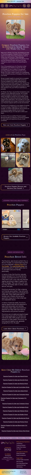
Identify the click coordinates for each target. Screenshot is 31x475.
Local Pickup (19, 443)
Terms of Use (23, 471)
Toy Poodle (5, 266)
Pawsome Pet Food (21, 465)
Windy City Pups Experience (23, 441)
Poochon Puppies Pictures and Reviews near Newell (15, 187)
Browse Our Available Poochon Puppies (14, 237)
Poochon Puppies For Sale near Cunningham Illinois (15, 387)
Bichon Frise (19, 264)
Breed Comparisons (21, 455)
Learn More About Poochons (14, 329)
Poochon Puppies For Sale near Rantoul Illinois (15, 383)
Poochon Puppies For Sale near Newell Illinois (15, 376)
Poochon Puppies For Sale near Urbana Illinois (15, 391)
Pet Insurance (19, 461)
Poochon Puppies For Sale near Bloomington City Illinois (14, 426)
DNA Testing (19, 467)
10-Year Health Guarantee (22, 459)
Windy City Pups (5, 438)
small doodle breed (18, 266)
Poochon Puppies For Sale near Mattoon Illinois (15, 411)
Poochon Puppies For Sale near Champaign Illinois (15, 394)
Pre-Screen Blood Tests (22, 463)
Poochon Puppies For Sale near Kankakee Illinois (15, 407)
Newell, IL (21, 438)
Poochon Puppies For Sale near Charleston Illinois (15, 403)
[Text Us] (28, 6)
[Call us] (24, 6)
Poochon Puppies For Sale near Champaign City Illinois (13, 399)
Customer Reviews (20, 445)
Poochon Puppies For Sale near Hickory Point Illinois (15, 431)
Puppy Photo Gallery (21, 447)
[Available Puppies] (6, 6)
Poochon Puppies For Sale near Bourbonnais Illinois (15, 418)
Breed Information (20, 453)
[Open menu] (2, 6)
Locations (14, 438)
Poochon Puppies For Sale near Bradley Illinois (15, 414)
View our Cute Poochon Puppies (15, 125)
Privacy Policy (23, 472)
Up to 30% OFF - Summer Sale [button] (15, 1)
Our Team (18, 449)
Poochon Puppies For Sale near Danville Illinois (15, 380)
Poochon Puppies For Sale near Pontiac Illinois (15, 422)
